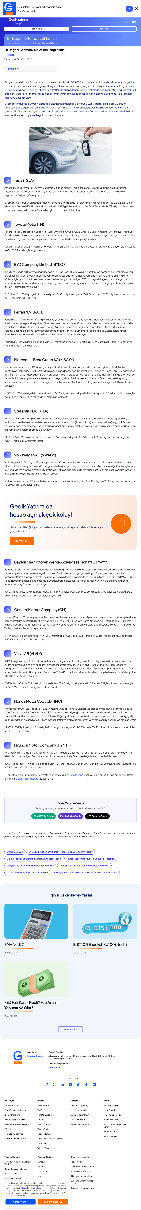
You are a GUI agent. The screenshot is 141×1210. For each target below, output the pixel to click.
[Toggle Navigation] (134, 21)
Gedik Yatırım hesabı (27, 778)
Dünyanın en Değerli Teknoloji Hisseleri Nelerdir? (84, 865)
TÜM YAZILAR (70, 1030)
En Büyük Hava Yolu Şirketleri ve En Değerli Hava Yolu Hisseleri (85, 872)
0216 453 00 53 (55, 1067)
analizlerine (76, 774)
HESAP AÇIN (37, 29)
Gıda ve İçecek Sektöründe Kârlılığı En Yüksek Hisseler (34, 858)
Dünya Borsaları (15, 851)
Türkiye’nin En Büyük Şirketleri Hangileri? (27, 872)
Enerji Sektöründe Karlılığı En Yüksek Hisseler (91, 858)
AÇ (129, 8)
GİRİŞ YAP (104, 29)
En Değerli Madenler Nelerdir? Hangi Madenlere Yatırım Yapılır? (61, 851)
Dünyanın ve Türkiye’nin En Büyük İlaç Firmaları (30, 865)
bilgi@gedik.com (35, 1056)
